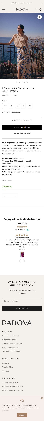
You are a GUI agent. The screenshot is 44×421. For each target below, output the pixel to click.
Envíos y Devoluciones (10, 336)
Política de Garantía (9, 340)
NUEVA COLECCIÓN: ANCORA (22, 3)
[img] (22, 226)
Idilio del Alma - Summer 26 (12, 390)
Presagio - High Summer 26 (12, 386)
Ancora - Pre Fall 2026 (10, 383)
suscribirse (22, 308)
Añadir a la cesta (22, 120)
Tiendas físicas (7, 367)
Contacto (5, 371)
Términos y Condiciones (11, 351)
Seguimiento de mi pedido (12, 343)
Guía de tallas (7, 180)
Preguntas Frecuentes (10, 347)
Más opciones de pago (22, 133)
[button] (20, 261)
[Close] (42, 398)
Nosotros (5, 363)
